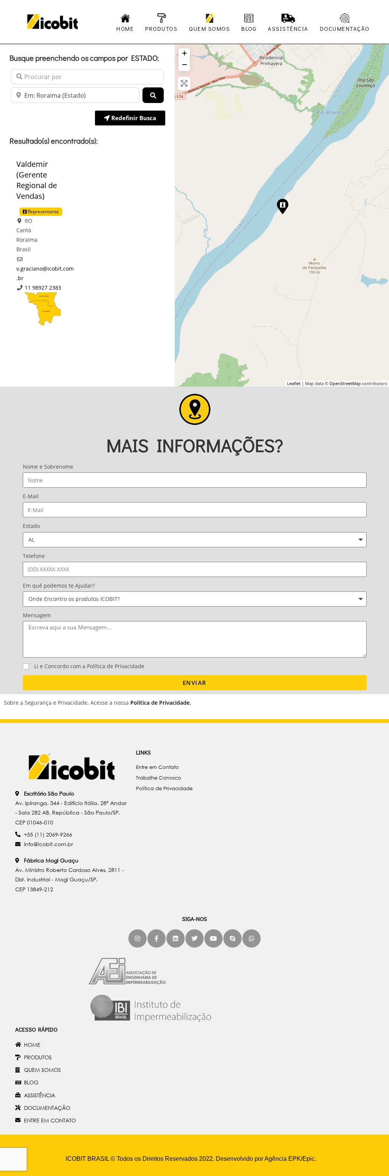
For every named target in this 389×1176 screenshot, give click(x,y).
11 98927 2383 (43, 287)
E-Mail (31, 496)
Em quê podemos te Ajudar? (59, 585)
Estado (31, 525)
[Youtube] (213, 938)
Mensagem (37, 615)
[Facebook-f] (156, 938)
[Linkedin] (175, 938)
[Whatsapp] (251, 938)
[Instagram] (137, 938)
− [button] (184, 64)
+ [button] (184, 53)
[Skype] (232, 938)
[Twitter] (194, 938)
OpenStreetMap (345, 383)
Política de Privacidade (160, 702)
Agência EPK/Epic (289, 1158)
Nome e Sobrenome (48, 466)
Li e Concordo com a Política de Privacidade (89, 666)
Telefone (34, 555)
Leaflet (293, 383)
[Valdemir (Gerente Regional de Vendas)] (282, 206)
